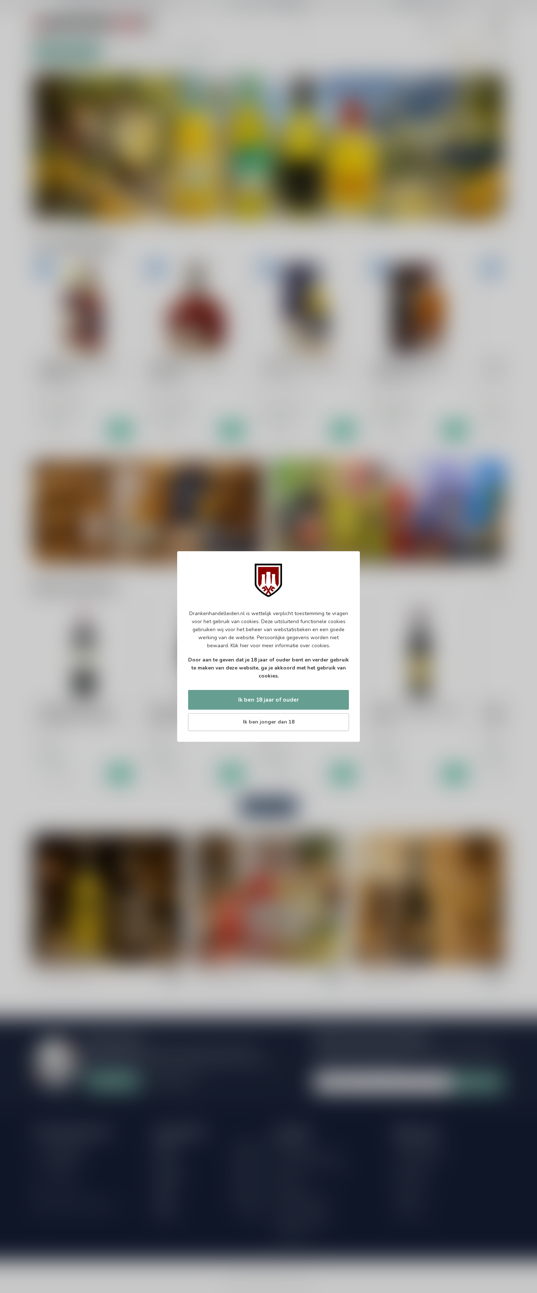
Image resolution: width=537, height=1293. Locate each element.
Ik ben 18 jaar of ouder (268, 699)
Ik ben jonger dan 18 (268, 721)
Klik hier (240, 645)
